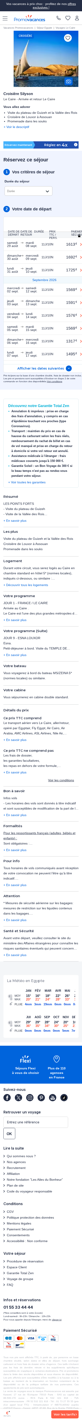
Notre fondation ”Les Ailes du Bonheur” (35, 1179)
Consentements (18, 1235)
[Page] (7, 1097)
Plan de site (15, 1185)
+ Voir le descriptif (16, 127)
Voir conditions (54, 381)
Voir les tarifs (64, 1414)
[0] (68, 18)
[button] (25, 1065)
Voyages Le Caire (65, 27)
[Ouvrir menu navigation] (3, 18)
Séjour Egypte (44, 27)
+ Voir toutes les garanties (27, 482)
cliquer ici (57, 1319)
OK (9, 1134)
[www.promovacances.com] (29, 18)
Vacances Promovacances (18, 27)
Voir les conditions (61, 780)
